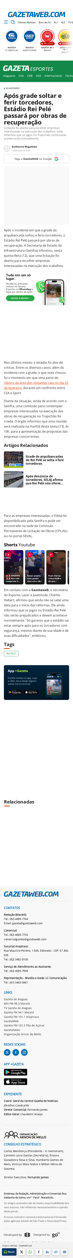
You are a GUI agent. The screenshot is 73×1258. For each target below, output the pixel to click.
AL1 (56, 22)
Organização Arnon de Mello (22, 1034)
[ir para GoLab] (47, 1234)
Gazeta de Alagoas (16, 999)
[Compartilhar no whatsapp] (30, 1251)
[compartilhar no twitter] (21, 1251)
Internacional (53, 75)
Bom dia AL (45, 22)
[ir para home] (36, 14)
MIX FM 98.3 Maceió (17, 1003)
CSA (21, 75)
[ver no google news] (64, 1251)
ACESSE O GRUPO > (20, 298)
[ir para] (16, 1073)
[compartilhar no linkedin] (47, 1251)
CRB (30, 75)
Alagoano (9, 75)
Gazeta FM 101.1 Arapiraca (21, 1017)
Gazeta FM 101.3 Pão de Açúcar (24, 1025)
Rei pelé (11, 653)
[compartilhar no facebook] (38, 1251)
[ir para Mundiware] (17, 1235)
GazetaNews (12, 1030)
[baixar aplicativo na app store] (31, 692)
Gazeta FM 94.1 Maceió (19, 1012)
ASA (38, 75)
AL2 (63, 22)
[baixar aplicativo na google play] (15, 692)
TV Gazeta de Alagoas (18, 1008)
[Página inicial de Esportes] (26, 68)
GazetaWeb (11, 1021)
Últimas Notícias (27, 22)
